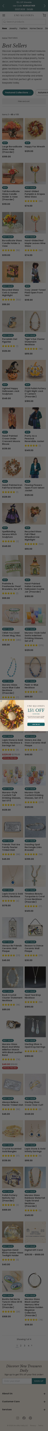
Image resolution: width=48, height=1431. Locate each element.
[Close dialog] (1, 701)
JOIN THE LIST (36, 724)
